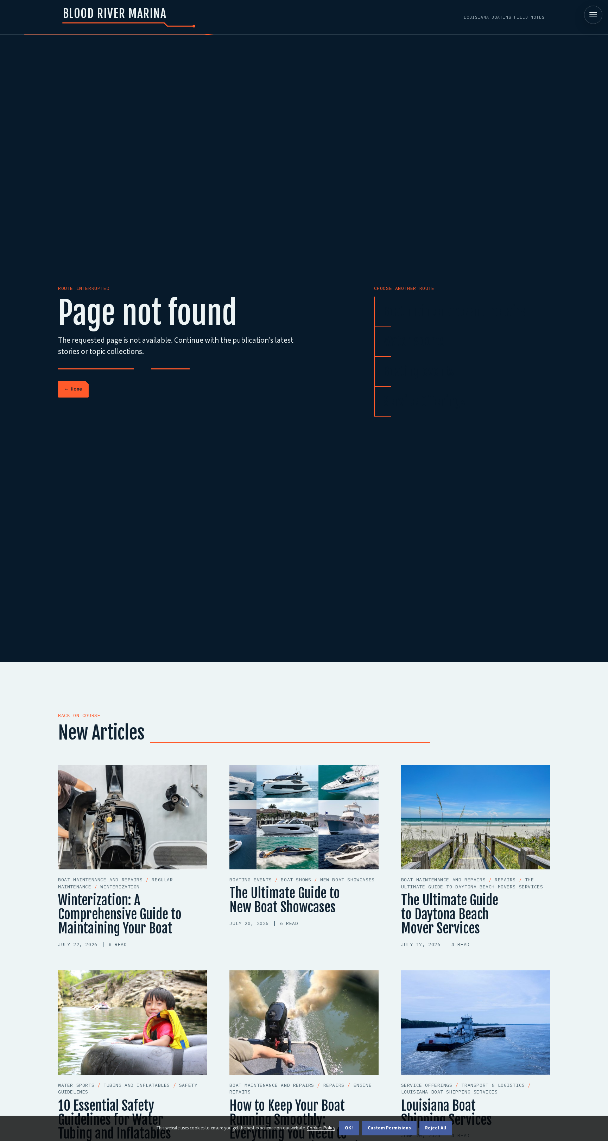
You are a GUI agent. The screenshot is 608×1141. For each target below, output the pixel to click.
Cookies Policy (321, 1128)
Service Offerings (424, 401)
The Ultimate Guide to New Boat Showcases (284, 900)
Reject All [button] (435, 1128)
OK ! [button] (349, 1128)
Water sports (413, 341)
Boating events (418, 371)
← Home (73, 389)
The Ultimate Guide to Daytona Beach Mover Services (449, 914)
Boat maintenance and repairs (454, 311)
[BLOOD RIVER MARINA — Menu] (593, 15)
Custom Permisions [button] (389, 1128)
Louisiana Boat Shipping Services (446, 1112)
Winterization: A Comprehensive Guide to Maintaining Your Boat (120, 914)
